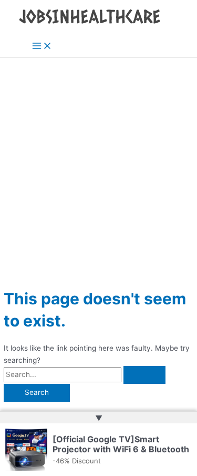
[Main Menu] (42, 46)
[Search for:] (84, 374)
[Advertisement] (98, 162)
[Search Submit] (144, 375)
